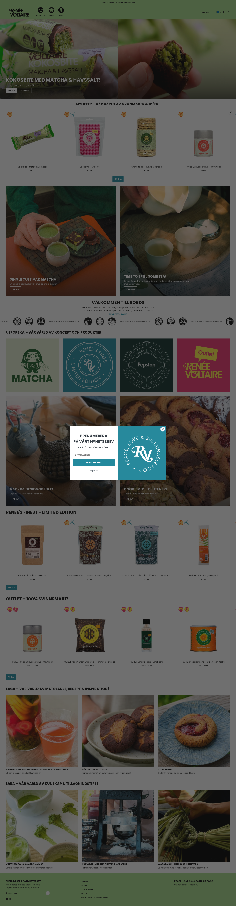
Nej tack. (94, 470)
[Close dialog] (163, 429)
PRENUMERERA (94, 462)
